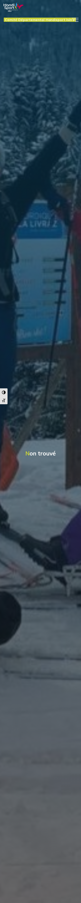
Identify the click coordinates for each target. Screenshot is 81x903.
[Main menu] (75, 20)
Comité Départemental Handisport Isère (40, 20)
